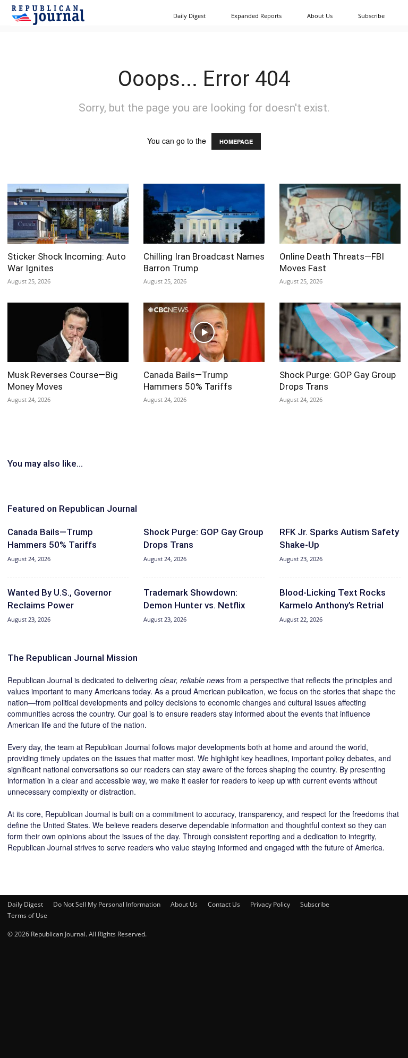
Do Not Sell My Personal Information (106, 904)
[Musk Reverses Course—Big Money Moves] (68, 333)
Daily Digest (189, 16)
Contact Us (224, 904)
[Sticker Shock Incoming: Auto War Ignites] (68, 214)
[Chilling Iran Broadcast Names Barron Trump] (204, 214)
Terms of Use (27, 915)
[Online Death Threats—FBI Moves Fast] (340, 214)
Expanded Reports (256, 16)
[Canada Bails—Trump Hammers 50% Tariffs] (204, 333)
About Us (320, 16)
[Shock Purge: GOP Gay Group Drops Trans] (340, 333)
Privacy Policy (270, 904)
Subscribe (371, 16)
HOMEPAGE (236, 141)
